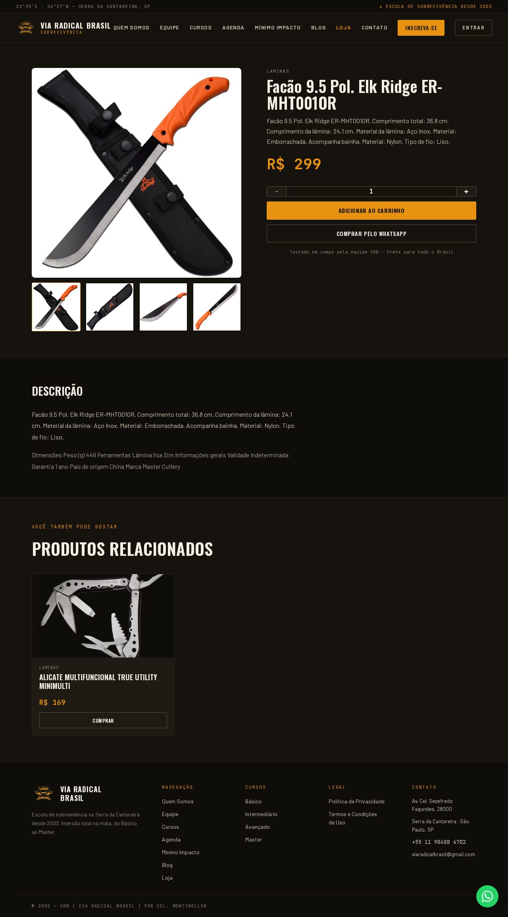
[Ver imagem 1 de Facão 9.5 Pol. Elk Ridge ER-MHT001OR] (56, 306)
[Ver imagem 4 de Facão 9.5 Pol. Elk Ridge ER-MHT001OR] (216, 306)
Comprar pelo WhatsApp (372, 233)
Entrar (473, 27)
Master (253, 839)
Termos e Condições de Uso (353, 818)
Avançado (257, 826)
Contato (375, 27)
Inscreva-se (421, 27)
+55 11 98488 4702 (439, 841)
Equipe (169, 27)
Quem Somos (132, 27)
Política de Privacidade (357, 801)
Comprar (103, 720)
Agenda (233, 27)
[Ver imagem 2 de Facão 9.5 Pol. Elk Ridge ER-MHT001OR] (109, 306)
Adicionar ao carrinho (372, 210)
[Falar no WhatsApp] (487, 896)
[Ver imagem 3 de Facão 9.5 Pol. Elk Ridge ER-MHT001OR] (163, 306)
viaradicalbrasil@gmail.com (443, 854)
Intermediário (261, 814)
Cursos (201, 27)
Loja (343, 27)
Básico (253, 801)
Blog (318, 27)
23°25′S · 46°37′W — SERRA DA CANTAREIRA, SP (83, 6)
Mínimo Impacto (278, 27)
